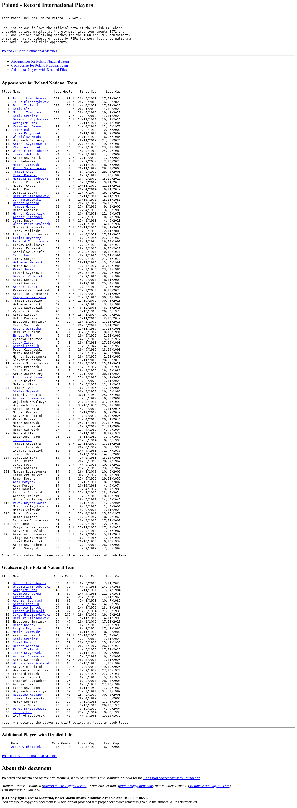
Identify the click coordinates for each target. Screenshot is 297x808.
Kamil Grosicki (26, 116)
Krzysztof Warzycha (29, 297)
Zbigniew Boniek (27, 147)
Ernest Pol (22, 335)
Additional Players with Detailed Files (39, 70)
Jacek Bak (21, 130)
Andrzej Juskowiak (29, 398)
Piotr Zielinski (27, 105)
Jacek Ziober (24, 342)
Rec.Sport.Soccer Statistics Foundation (171, 778)
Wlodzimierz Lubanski (31, 150)
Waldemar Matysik (28, 262)
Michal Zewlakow (27, 112)
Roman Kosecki (25, 175)
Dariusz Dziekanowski (31, 196)
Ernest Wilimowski (29, 611)
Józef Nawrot (24, 642)
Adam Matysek (24, 482)
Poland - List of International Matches (29, 51)
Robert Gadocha (26, 203)
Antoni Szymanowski (29, 144)
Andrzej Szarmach (28, 217)
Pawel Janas (23, 269)
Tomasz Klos (23, 171)
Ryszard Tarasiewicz (30, 241)
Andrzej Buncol (26, 286)
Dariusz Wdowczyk (28, 276)
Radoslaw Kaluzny (28, 377)
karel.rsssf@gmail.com (136, 786)
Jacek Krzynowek (27, 133)
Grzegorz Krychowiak (30, 119)
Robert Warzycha (27, 328)
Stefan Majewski (27, 391)
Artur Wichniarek (26, 746)
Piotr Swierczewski (29, 168)
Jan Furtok (22, 440)
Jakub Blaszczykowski (31, 102)
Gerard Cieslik (26, 346)
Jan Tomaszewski (27, 199)
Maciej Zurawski (27, 164)
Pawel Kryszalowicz (29, 503)
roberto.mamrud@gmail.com (64, 786)
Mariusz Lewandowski (30, 178)
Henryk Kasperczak (29, 213)
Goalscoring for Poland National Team (39, 65)
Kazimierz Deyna (27, 126)
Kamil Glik (22, 109)
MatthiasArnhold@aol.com (209, 786)
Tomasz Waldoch (26, 154)
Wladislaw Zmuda (27, 137)
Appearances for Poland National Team (40, 61)
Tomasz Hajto (24, 206)
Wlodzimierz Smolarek (31, 224)
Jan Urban (21, 255)
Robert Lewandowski (29, 98)
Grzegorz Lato (25, 123)
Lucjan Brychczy (27, 238)
